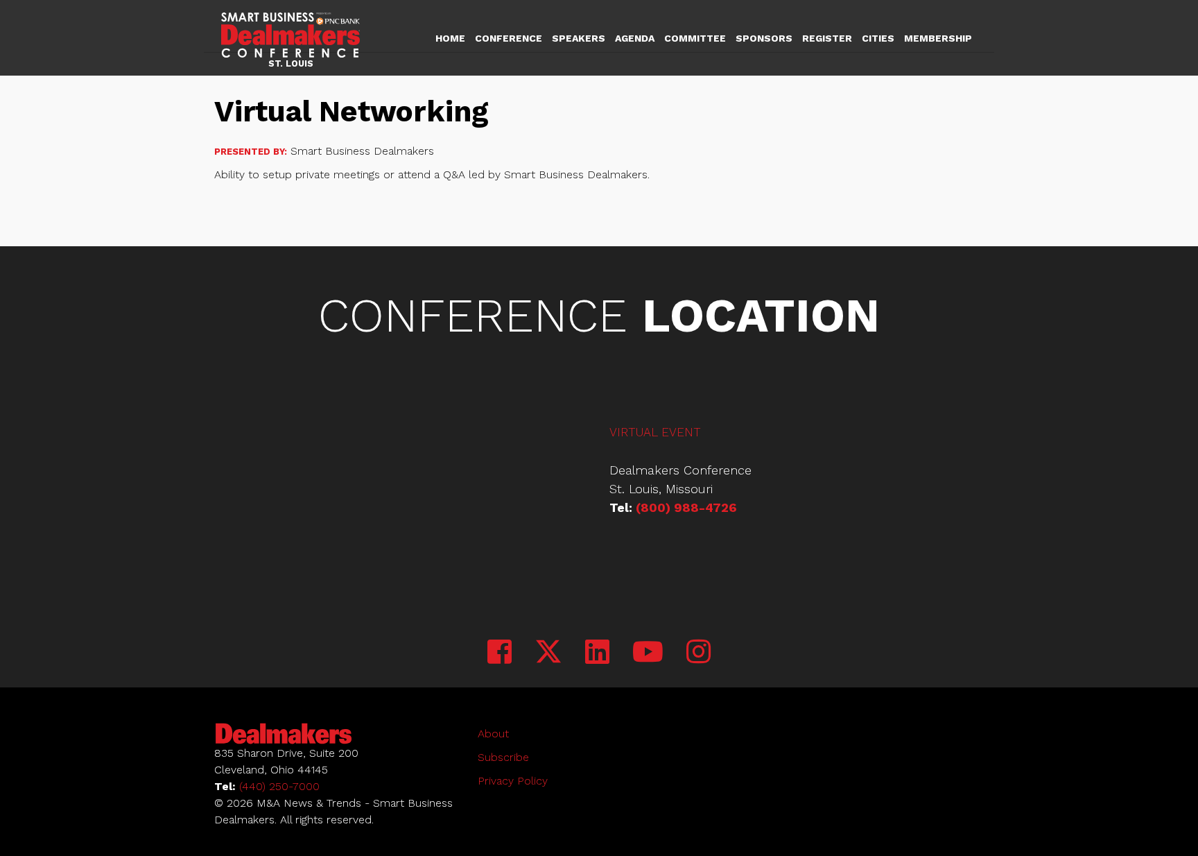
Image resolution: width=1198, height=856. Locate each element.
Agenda (634, 38)
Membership (938, 38)
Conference (508, 38)
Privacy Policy (513, 780)
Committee (695, 38)
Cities (878, 38)
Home (450, 38)
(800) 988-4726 (686, 507)
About (493, 733)
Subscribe (503, 757)
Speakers (578, 38)
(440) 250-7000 (279, 786)
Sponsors (764, 38)
